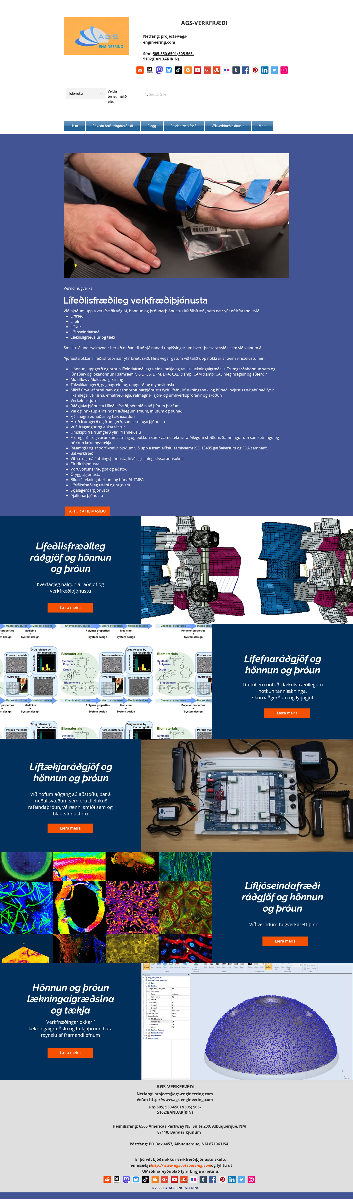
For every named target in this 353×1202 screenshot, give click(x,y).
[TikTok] (178, 70)
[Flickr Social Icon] (226, 70)
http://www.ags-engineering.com (181, 1099)
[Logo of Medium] (149, 70)
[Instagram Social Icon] (284, 70)
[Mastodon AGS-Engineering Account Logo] (159, 70)
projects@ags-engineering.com (183, 1093)
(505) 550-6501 (168, 1107)
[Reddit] (140, 70)
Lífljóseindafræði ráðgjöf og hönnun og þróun (282, 897)
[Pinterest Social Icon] (255, 70)
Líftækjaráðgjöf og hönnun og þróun (71, 772)
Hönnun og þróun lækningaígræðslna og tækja (70, 999)
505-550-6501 (165, 53)
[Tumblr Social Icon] (236, 70)
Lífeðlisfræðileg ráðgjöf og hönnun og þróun (70, 557)
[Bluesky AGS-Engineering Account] (168, 70)
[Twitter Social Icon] (274, 70)
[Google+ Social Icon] (207, 70)
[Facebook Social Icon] (245, 70)
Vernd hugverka (78, 288)
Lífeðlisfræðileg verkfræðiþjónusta (136, 300)
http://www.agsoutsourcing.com (181, 1165)
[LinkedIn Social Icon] (264, 70)
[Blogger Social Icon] (188, 70)
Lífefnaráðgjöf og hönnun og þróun (282, 664)
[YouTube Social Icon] (197, 70)
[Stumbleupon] (216, 70)
